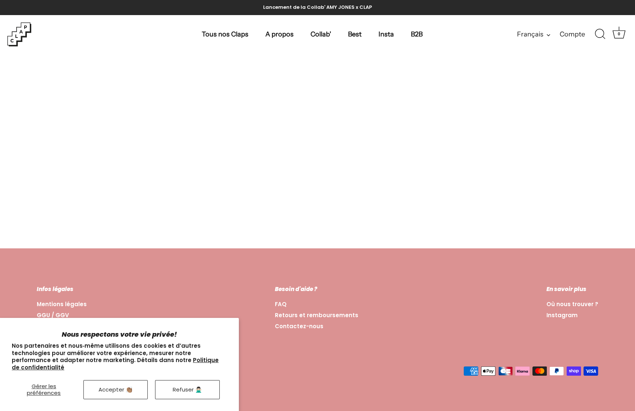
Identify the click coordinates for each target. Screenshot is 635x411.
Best (355, 34)
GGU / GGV (53, 315)
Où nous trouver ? (572, 304)
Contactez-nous (299, 326)
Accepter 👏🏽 (115, 389)
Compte (572, 34)
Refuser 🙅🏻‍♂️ (187, 389)
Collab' (321, 34)
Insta (386, 34)
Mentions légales (62, 304)
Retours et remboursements (316, 315)
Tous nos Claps (225, 34)
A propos (279, 34)
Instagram (562, 315)
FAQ (281, 304)
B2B (417, 34)
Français (530, 34)
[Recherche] (600, 34)
